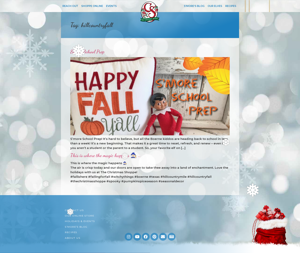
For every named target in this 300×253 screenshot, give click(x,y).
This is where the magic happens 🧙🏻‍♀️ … (105, 155)
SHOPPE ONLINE (92, 6)
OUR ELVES (215, 6)
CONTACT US (74, 210)
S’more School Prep (87, 52)
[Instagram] (128, 237)
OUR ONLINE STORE (79, 215)
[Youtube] (137, 237)
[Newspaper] (171, 237)
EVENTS (111, 6)
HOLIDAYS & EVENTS (80, 221)
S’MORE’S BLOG (194, 6)
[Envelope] (163, 237)
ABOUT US (72, 237)
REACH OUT (70, 6)
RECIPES (230, 6)
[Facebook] (146, 237)
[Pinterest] (154, 237)
